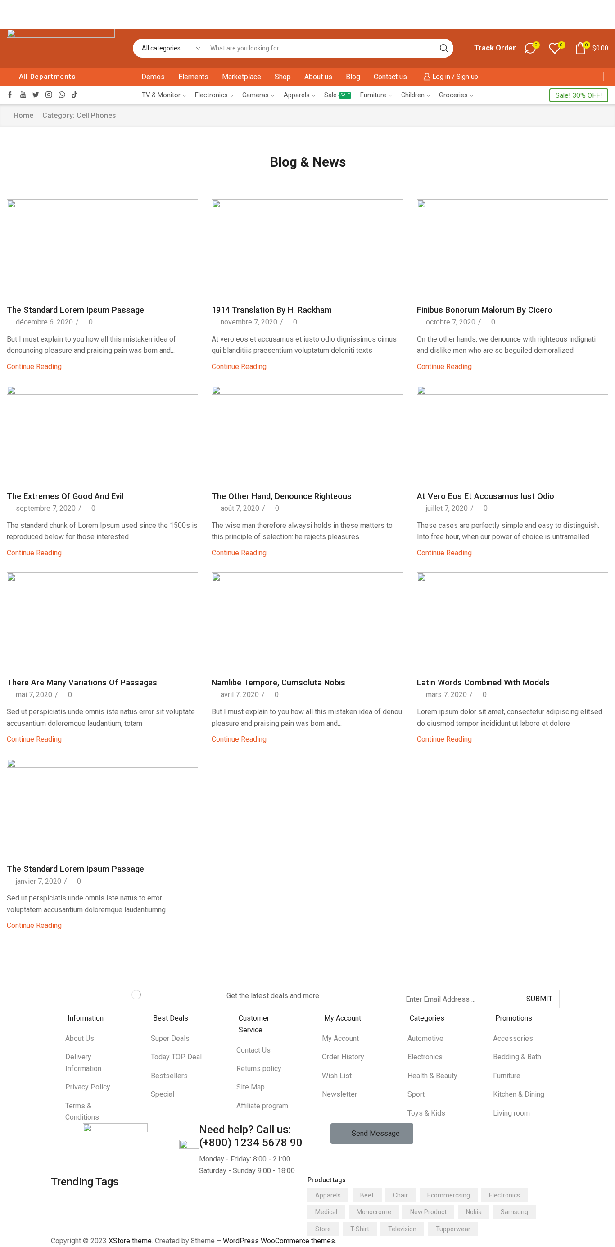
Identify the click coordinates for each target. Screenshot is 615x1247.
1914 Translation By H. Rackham (272, 310)
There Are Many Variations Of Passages (82, 682)
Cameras (255, 95)
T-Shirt (359, 1229)
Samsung (514, 1211)
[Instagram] (48, 95)
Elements (193, 76)
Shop (283, 76)
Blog (353, 76)
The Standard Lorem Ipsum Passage (75, 310)
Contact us (390, 76)
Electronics (211, 95)
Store (323, 1229)
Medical (326, 1211)
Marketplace (241, 76)
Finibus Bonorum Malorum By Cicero (484, 310)
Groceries (453, 95)
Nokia (474, 1211)
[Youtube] (23, 95)
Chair (400, 1195)
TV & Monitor (161, 95)
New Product (428, 1211)
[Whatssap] (62, 95)
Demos (153, 76)
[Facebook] (10, 95)
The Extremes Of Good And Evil (65, 496)
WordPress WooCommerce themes (279, 1241)
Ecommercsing (448, 1195)
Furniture (373, 95)
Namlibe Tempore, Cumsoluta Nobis (278, 682)
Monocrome (374, 1211)
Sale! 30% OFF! (579, 95)
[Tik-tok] (74, 95)
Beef (367, 1195)
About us (318, 76)
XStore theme (130, 1241)
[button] (371, 1133)
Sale (337, 95)
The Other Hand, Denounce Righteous (282, 496)
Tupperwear (453, 1229)
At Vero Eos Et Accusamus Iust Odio (485, 496)
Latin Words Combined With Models (483, 682)
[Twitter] (35, 95)
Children (413, 95)
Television (402, 1229)
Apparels (297, 95)
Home (23, 115)
